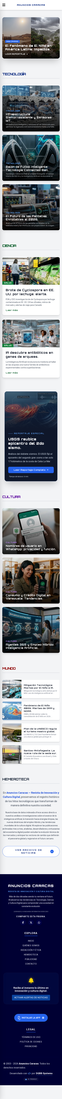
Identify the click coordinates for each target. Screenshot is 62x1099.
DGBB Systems (44, 1073)
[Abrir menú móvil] (3, 5)
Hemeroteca (31, 954)
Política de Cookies (31, 1042)
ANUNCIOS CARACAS (31, 5)
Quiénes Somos (31, 945)
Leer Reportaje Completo (30, 470)
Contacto (31, 964)
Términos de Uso (31, 1037)
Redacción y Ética (31, 950)
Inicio (31, 941)
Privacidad (31, 1046)
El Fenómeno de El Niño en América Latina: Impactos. (28, 47)
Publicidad (31, 959)
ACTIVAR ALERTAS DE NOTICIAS (31, 997)
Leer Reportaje (15, 54)
